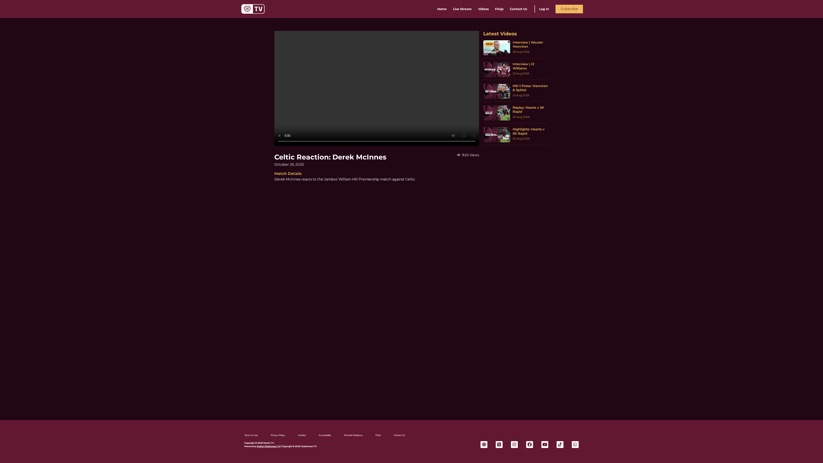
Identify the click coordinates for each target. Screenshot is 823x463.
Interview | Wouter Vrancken (528, 44)
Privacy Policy (278, 435)
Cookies (302, 435)
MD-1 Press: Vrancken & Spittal (530, 88)
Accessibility (325, 435)
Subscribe (569, 9)
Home (442, 9)
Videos (483, 9)
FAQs (499, 9)
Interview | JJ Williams (523, 66)
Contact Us (518, 9)
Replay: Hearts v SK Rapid (528, 109)
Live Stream (462, 9)
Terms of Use (251, 435)
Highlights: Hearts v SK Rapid (529, 131)
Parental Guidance (353, 435)
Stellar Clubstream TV (268, 446)
